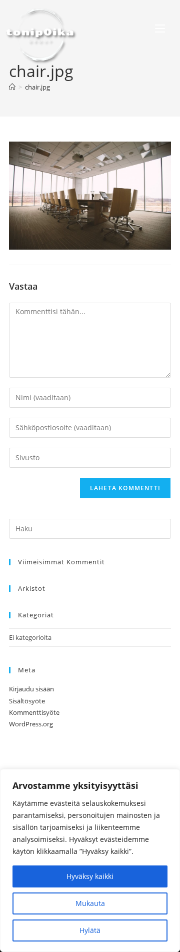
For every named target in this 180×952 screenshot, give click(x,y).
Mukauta (90, 903)
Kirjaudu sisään (31, 688)
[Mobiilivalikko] (160, 30)
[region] (90, 860)
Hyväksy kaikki (90, 876)
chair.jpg (37, 87)
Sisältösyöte (27, 700)
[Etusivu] (12, 87)
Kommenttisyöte (34, 712)
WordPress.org (31, 723)
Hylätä (90, 930)
